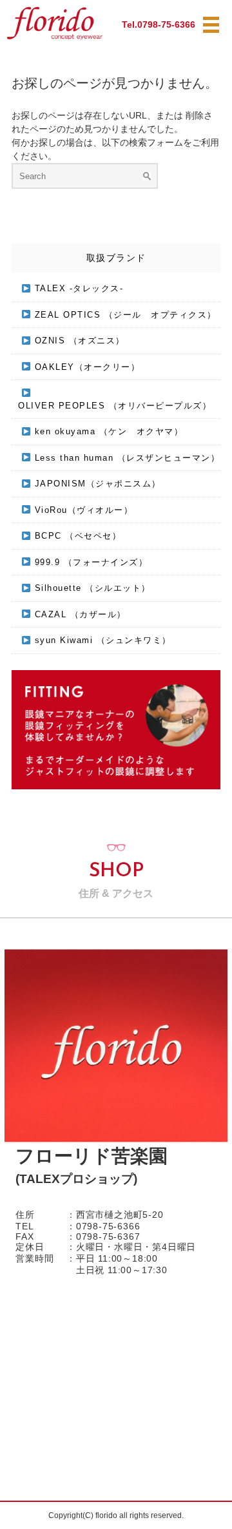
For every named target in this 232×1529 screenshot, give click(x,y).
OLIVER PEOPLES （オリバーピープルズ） (114, 405)
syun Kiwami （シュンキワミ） (103, 640)
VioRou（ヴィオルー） (84, 510)
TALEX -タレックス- (79, 288)
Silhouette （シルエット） (93, 588)
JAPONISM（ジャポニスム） (98, 483)
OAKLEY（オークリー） (87, 367)
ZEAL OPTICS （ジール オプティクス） (126, 315)
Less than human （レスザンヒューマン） (127, 458)
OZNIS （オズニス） (80, 340)
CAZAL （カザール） (80, 614)
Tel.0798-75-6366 (158, 24)
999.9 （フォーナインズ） (91, 562)
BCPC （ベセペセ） (78, 536)
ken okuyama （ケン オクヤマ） (109, 431)
